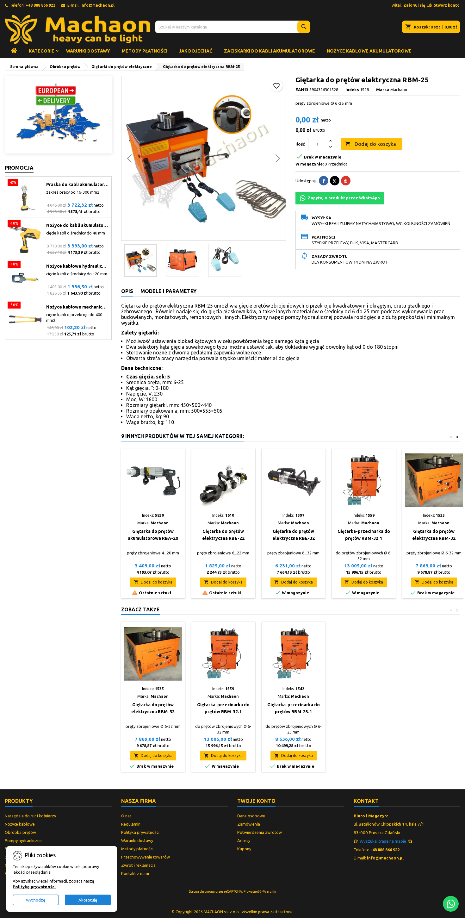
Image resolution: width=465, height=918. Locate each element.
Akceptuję (87, 900)
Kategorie (41, 50)
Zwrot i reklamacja (138, 865)
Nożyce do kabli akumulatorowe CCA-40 (77, 225)
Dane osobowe (251, 816)
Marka (382, 89)
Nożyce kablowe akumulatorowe (369, 50)
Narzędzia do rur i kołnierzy (30, 816)
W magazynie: (309, 164)
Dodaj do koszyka (370, 144)
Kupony (244, 848)
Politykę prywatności (34, 886)
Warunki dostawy (88, 50)
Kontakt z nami (135, 873)
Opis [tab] (127, 291)
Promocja (19, 168)
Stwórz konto (447, 5)
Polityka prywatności (140, 832)
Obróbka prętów (20, 832)
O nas (126, 816)
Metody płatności (144, 50)
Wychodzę (35, 900)
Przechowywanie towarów (145, 857)
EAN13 (301, 89)
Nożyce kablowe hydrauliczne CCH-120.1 (77, 266)
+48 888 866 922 (40, 5)
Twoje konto (256, 801)
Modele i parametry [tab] (168, 291)
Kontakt (366, 801)
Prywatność (252, 891)
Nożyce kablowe (20, 824)
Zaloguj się (414, 5)
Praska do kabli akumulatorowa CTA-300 (77, 184)
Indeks (352, 89)
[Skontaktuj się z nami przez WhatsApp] (451, 904)
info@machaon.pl (97, 5)
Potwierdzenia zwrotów (259, 832)
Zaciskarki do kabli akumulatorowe (269, 50)
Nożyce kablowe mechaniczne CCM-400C (77, 306)
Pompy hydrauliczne (23, 840)
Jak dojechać (195, 50)
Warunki (269, 891)
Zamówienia (248, 824)
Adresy (243, 840)
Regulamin (130, 824)
